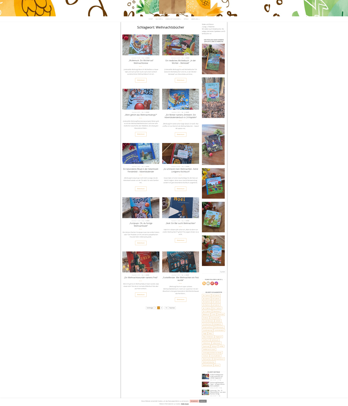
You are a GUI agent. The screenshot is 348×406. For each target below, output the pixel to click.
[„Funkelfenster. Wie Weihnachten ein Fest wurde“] (180, 262)
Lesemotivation (219, 330)
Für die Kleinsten (208, 321)
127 (218, 380)
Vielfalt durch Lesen (209, 349)
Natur (210, 333)
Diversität (221, 314)
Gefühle (218, 321)
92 (219, 387)
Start (151, 19)
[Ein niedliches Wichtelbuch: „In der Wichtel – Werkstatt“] (180, 45)
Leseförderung (207, 330)
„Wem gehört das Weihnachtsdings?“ (141, 114)
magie (205, 333)
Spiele (186, 19)
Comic (214, 314)
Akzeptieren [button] (194, 401)
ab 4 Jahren (206, 298)
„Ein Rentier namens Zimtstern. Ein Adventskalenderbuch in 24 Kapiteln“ (180, 116)
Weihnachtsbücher (209, 362)
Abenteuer (216, 311)
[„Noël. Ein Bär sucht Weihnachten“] (180, 208)
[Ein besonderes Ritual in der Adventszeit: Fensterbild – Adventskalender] (140, 153)
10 (166, 308)
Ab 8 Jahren (206, 305)
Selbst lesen (216, 343)
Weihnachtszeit (207, 365)
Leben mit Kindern (172, 19)
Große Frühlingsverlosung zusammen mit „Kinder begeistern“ (216, 376)
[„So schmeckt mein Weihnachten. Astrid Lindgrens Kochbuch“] (180, 153)
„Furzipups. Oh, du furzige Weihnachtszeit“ (140, 224)
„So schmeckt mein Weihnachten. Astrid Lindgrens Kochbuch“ (180, 170)
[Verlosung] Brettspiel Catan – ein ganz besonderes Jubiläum (217, 384)
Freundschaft (215, 318)
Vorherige (150, 308)
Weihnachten (207, 359)
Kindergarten (217, 324)
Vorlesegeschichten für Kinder (212, 352)
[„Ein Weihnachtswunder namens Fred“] (140, 262)
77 (218, 395)
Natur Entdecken (208, 337)
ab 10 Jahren (207, 308)
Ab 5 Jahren (215, 298)
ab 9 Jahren (215, 305)
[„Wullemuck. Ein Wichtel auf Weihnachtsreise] (140, 45)
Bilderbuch (206, 314)
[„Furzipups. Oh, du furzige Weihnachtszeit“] (140, 208)
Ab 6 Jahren (206, 302)
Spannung (206, 346)
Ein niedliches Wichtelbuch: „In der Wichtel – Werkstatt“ (181, 61)
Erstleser (206, 318)
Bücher (159, 19)
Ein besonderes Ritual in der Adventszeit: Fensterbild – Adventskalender (141, 170)
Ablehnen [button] (203, 401)
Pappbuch (219, 337)
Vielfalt (221, 346)
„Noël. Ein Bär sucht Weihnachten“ (181, 223)
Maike (147, 58)
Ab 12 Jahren (207, 311)
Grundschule (207, 324)
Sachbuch (206, 340)
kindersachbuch (208, 327)
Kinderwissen (219, 327)
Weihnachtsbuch (218, 359)
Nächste (172, 308)
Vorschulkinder (215, 356)
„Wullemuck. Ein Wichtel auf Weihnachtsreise (141, 61)
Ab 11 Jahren (217, 308)
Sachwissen (215, 340)
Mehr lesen (185, 404)
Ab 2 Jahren (206, 295)
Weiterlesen (141, 80)
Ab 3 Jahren (216, 295)
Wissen (217, 365)
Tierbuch (214, 346)
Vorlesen (206, 356)
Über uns (195, 19)
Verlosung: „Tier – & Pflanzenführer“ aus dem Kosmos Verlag (218, 392)
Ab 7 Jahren (216, 302)
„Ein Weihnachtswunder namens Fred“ (141, 277)
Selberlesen (206, 343)
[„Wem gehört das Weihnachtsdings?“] (140, 99)
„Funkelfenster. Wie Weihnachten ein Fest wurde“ (180, 278)
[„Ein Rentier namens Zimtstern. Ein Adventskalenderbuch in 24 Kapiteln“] (180, 99)
